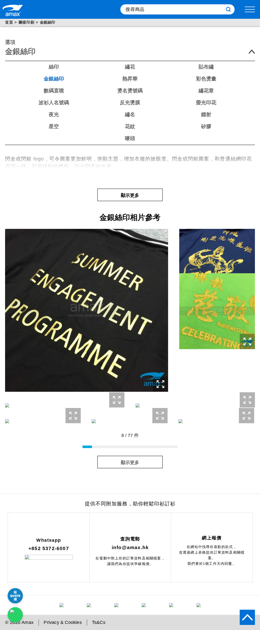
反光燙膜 (130, 102)
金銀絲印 (54, 78)
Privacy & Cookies (63, 622)
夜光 (54, 114)
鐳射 (206, 114)
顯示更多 (130, 195)
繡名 (130, 114)
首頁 (9, 22)
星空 (54, 126)
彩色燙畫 (206, 78)
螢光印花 (206, 102)
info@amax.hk (130, 547)
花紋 (130, 126)
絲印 (54, 67)
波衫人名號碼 (54, 102)
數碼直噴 (54, 90)
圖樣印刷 (26, 22)
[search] (228, 9)
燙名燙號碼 (130, 90)
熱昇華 (130, 78)
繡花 (130, 67)
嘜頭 (130, 138)
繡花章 (206, 90)
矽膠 (206, 126)
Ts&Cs (98, 622)
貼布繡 (206, 67)
